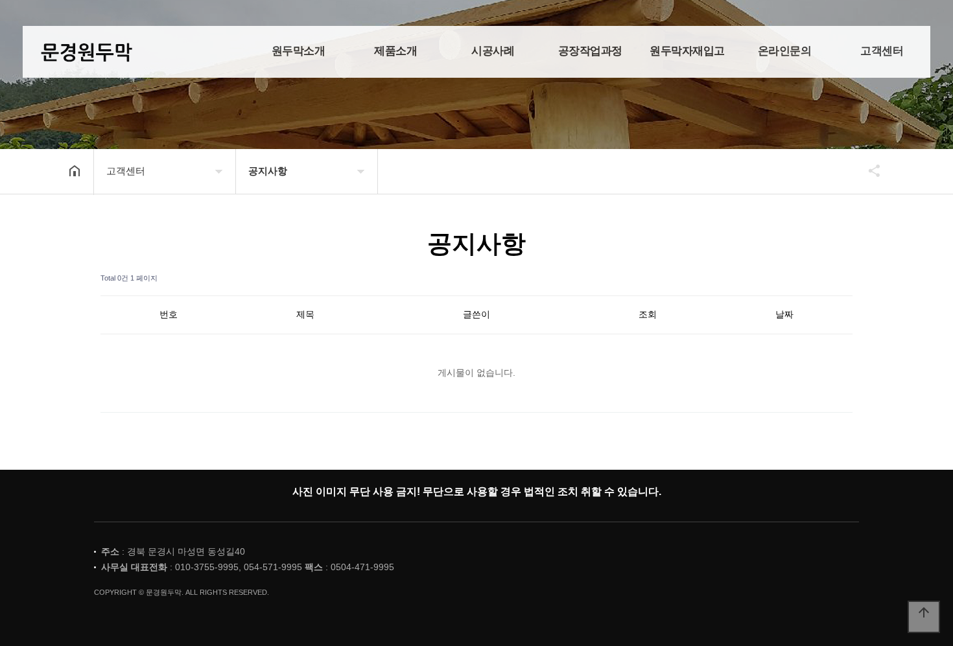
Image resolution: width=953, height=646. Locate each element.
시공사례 (492, 50)
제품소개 (395, 50)
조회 (648, 314)
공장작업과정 (590, 50)
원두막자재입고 (687, 50)
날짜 (784, 314)
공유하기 (868, 170)
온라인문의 (785, 50)
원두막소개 (298, 50)
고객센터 (881, 50)
